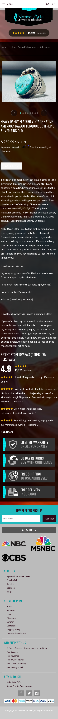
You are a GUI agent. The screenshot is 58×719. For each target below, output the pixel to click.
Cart (53, 4)
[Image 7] (35, 113)
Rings (9, 591)
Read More (7, 431)
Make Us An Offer (14, 682)
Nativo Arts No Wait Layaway (19, 686)
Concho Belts (12, 580)
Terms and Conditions (16, 633)
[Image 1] (20, 113)
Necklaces (11, 588)
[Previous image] (14, 113)
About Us (11, 610)
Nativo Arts (27, 710)
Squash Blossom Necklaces (18, 576)
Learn (9, 614)
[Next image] (44, 113)
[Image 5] (30, 113)
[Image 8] (37, 113)
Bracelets (10, 584)
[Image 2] (23, 113)
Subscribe (49, 518)
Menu (9, 4)
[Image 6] (32, 113)
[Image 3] (25, 113)
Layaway (10, 622)
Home (3, 47)
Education (11, 618)
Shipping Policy (13, 629)
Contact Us (11, 625)
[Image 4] (28, 113)
